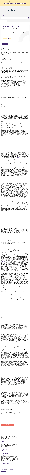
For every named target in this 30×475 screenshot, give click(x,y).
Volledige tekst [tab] (5, 43)
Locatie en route (4, 449)
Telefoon (3, 448)
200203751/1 (25, 298)
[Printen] (6, 425)
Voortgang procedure (5, 464)
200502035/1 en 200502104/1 (5, 261)
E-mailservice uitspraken (5, 463)
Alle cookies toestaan (8, 3)
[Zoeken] (28, 18)
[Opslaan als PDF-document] (13, 425)
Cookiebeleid (19, 1)
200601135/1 (21, 199)
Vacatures (3, 441)
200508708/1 (19, 380)
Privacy (8, 469)
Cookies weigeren (22, 3)
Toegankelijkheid (3, 469)
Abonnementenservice (5, 462)
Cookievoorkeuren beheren (15, 3)
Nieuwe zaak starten (5, 453)
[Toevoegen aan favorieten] (4, 425)
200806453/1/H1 (18, 157)
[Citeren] (11, 425)
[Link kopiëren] (8, 425)
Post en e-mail (4, 450)
